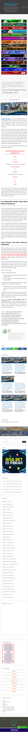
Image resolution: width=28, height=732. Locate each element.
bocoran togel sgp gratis (5, 320)
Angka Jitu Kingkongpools (9, 506)
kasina (3, 700)
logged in (8, 422)
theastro (4, 705)
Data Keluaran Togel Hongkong (10, 561)
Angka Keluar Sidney (8, 523)
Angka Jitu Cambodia (8, 501)
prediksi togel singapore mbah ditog (19, 323)
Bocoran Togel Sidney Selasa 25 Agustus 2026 (12, 489)
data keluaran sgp (15, 321)
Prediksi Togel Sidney (8, 580)
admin (12, 99)
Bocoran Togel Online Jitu (17, 83)
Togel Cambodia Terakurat (9, 586)
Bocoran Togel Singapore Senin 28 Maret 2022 (7, 373)
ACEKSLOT (14, 674)
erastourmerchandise (6, 701)
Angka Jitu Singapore (10, 82)
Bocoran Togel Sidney (8, 553)
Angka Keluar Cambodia (8, 515)
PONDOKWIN (14, 683)
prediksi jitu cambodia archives (8, 706)
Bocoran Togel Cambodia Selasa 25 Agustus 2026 (12, 481)
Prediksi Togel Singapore (12, 86)
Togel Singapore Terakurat (15, 316)
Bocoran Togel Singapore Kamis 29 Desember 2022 (7, 410)
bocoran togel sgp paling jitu (6, 321)
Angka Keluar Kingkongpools (9, 520)
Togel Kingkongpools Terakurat (10, 591)
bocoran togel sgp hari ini (14, 320)
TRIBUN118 (14, 685)
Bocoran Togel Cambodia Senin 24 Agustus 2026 (12, 492)
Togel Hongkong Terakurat (9, 589)
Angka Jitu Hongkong (8, 504)
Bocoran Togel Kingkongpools (10, 547)
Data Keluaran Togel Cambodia (10, 558)
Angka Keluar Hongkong (8, 517)
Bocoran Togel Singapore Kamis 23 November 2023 (20, 392)
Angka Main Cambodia (8, 528)
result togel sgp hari (4, 324)
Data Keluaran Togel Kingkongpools (11, 564)
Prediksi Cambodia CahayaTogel (8, 709)
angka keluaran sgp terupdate (19, 318)
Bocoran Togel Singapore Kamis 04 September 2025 (20, 373)
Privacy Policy (14, 721)
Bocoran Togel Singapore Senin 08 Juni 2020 (20, 410)
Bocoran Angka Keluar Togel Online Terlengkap (15, 719)
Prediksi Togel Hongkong (9, 575)
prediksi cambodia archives (7, 710)
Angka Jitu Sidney (7, 509)
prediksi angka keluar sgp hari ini (7, 323)
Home (3, 82)
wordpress (4, 711)
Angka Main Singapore (6, 83)
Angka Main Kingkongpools (9, 534)
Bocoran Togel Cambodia (9, 542)
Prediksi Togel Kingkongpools (10, 578)
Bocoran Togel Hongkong (9, 545)
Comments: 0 (16, 99)
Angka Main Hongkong (8, 531)
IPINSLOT (14, 691)
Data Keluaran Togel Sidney (9, 567)
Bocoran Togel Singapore (7, 85)
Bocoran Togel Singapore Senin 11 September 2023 (7, 392)
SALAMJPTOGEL (14, 680)
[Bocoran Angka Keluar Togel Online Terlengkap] (10, 4)
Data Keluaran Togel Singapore (16, 315)
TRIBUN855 (14, 677)
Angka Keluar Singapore (20, 82)
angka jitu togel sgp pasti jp (8, 318)
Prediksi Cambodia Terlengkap (8, 708)
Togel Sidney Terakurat (8, 594)
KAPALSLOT (14, 688)
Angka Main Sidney (7, 537)
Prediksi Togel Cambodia (9, 572)
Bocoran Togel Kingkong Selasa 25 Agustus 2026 (12, 483)
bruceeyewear (5, 704)
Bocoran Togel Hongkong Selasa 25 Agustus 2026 (12, 486)
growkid (3, 702)
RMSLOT (14, 671)
